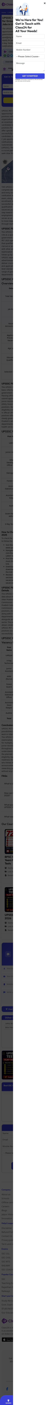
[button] (45, 3)
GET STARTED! (30, 76)
